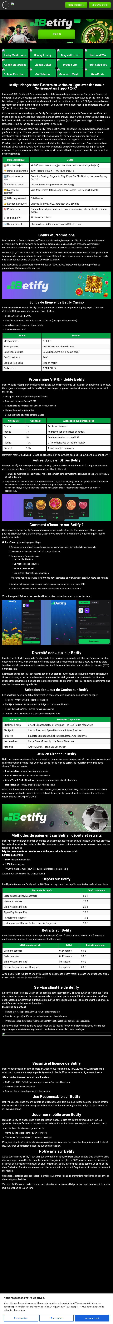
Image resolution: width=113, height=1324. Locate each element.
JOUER (56, 34)
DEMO (15, 56)
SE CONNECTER (100, 5)
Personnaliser (21, 1318)
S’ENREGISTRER (76, 5)
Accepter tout (92, 1318)
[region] (56, 1308)
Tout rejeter (56, 1318)
